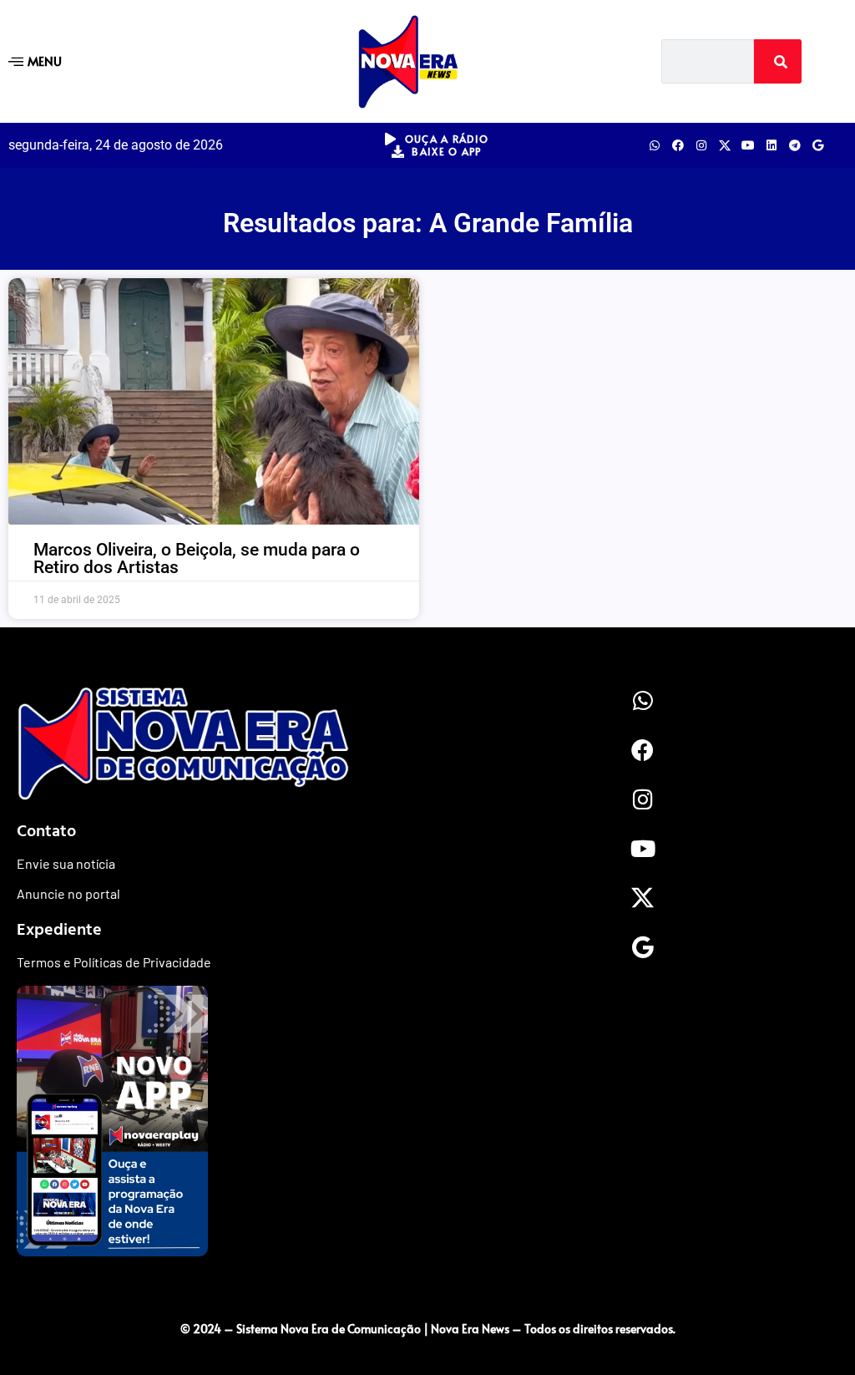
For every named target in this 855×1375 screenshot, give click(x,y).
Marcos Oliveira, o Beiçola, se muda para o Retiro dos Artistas (196, 558)
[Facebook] (678, 145)
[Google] (818, 145)
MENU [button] (45, 60)
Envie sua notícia (66, 863)
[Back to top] (427, 1294)
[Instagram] (701, 145)
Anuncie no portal (68, 893)
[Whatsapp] (654, 145)
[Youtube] (748, 145)
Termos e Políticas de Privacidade (114, 962)
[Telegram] (795, 145)
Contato (46, 829)
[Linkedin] (771, 145)
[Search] (778, 61)
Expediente (59, 928)
